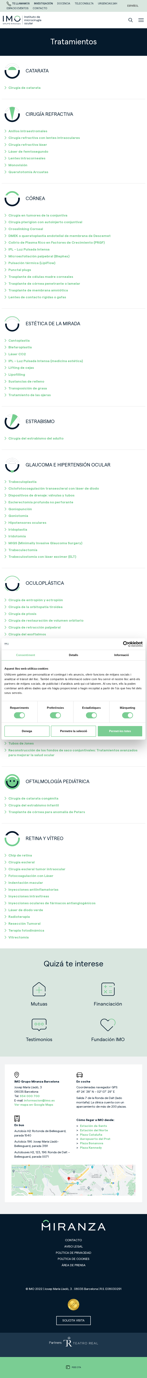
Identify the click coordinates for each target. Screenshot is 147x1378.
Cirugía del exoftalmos (27, 634)
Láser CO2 (17, 354)
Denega (27, 731)
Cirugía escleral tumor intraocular (36, 869)
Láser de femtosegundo (28, 151)
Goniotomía (18, 515)
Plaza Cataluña (91, 1134)
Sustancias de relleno (26, 381)
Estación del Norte (94, 1130)
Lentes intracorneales (26, 158)
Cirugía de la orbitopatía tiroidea (35, 607)
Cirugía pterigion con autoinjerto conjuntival (45, 222)
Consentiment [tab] (25, 655)
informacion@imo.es (39, 1100)
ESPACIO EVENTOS (18, 8)
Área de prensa (74, 1265)
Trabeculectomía (22, 550)
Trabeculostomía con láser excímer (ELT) (42, 556)
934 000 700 (30, 1096)
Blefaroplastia (20, 347)
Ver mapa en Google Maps (33, 1104)
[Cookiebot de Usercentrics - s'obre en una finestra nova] (126, 644)
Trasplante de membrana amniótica (38, 290)
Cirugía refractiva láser (27, 144)
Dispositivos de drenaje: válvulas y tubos (41, 495)
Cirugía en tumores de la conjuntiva (37, 215)
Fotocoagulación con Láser (30, 876)
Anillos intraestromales (27, 131)
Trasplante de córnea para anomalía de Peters (46, 812)
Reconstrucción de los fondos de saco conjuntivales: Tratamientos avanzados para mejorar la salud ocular (72, 753)
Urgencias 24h (107, 3)
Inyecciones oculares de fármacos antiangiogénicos (52, 903)
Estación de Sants (93, 1125)
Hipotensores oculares (27, 522)
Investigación (43, 3)
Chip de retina (20, 855)
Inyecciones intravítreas (28, 896)
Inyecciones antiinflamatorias (33, 889)
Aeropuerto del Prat (95, 1138)
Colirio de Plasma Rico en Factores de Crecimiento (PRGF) (56, 242)
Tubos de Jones (21, 743)
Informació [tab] (121, 655)
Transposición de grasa (27, 388)
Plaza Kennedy (91, 1147)
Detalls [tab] (73, 655)
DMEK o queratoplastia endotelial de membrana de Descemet (59, 236)
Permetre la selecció (73, 731)
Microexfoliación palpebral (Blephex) (38, 256)
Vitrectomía (18, 937)
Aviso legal (73, 1246)
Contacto (73, 1240)
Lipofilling (16, 374)
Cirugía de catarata (24, 87)
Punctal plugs (19, 270)
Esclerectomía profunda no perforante (40, 502)
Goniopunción (20, 509)
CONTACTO (40, 8)
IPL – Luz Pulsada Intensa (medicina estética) (45, 361)
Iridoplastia (17, 529)
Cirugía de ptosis (22, 614)
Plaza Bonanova (91, 1143)
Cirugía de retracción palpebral (34, 627)
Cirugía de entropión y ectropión (35, 600)
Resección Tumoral (24, 923)
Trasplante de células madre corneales (40, 276)
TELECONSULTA (84, 3)
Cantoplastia (19, 340)
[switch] (55, 715)
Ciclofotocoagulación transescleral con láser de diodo (53, 488)
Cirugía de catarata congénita (33, 798)
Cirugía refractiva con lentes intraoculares (44, 138)
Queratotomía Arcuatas (28, 172)
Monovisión (17, 165)
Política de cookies (73, 1258)
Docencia (64, 3)
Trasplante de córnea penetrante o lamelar (44, 283)
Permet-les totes (120, 731)
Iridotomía (17, 536)
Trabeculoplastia (22, 481)
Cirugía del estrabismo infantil (33, 805)
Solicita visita (73, 1320)
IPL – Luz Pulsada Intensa (29, 249)
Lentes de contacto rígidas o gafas (37, 297)
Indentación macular (25, 882)
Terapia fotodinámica (26, 930)
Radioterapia (19, 916)
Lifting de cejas (21, 367)
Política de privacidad (73, 1252)
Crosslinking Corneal (25, 229)
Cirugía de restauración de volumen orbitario (45, 620)
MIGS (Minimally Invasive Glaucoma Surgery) (45, 543)
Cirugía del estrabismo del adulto (36, 438)
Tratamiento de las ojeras (29, 395)
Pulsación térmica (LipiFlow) (31, 263)
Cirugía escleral (21, 862)
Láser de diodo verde (25, 910)
